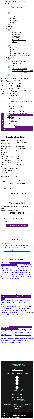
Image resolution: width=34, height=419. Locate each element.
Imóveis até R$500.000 (19, 69)
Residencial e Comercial (19, 53)
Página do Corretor (17, 250)
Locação (11, 11)
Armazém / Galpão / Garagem (21, 55)
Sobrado (14, 19)
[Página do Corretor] (7, 243)
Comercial (15, 21)
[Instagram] (17, 387)
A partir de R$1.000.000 (19, 73)
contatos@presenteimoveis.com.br (17, 373)
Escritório (15, 48)
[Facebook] (17, 377)
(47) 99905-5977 (18, 394)
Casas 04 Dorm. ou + (18, 38)
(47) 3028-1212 (17, 397)
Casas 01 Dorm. (16, 32)
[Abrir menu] (0, 78)
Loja (13, 50)
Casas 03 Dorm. (17, 36)
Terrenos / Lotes (17, 63)
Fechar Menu (9, 75)
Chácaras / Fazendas (18, 61)
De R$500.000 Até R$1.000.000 (22, 71)
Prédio (14, 51)
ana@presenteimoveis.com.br (16, 247)
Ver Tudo (9, 13)
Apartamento (16, 15)
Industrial (14, 22)
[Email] (17, 384)
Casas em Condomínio (19, 40)
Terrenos (11, 57)
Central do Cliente (17, 370)
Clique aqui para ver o (17, 226)
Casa (13, 17)
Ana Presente (8, 245)
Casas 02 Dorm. (17, 34)
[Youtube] (17, 380)
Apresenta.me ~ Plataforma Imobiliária (13, 415)
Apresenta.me (5, 413)
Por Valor (11, 65)
